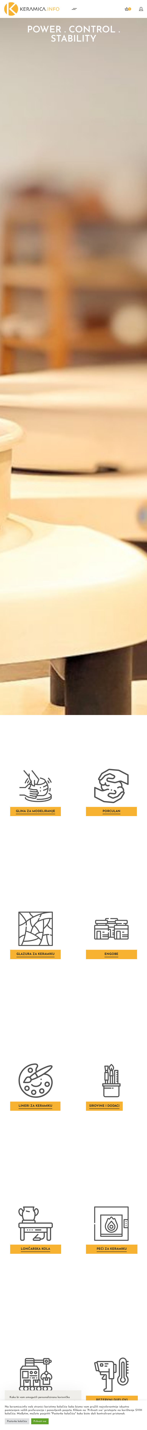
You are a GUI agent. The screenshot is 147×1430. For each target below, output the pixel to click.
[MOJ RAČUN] (141, 9)
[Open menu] (74, 9)
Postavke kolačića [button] (17, 1421)
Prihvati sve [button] (39, 1421)
